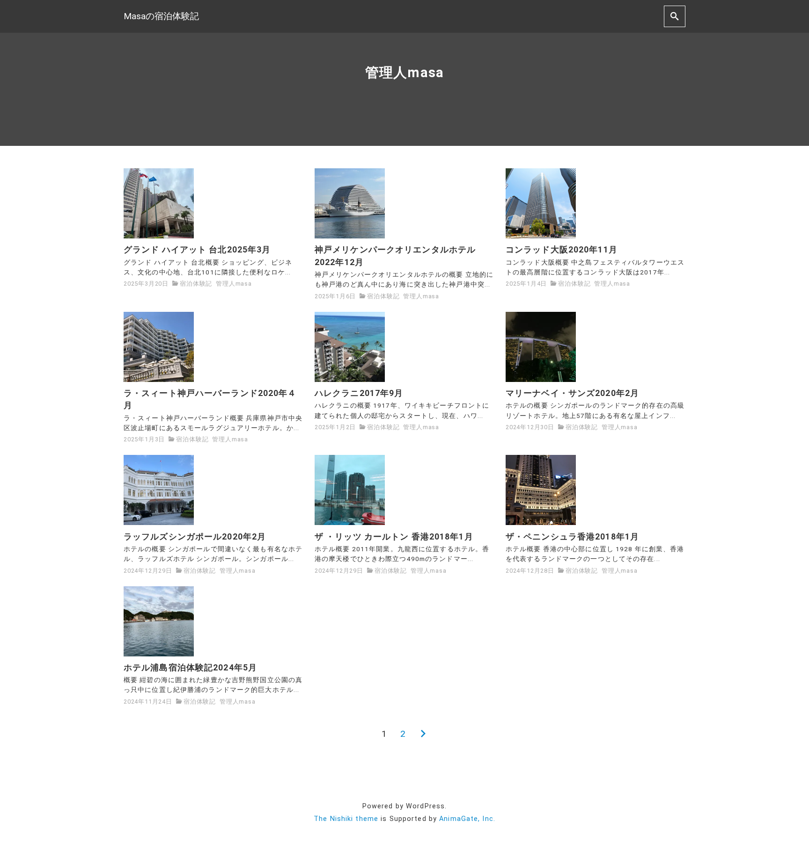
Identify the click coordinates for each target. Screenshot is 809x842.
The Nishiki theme (346, 819)
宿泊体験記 (196, 283)
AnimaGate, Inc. (467, 819)
